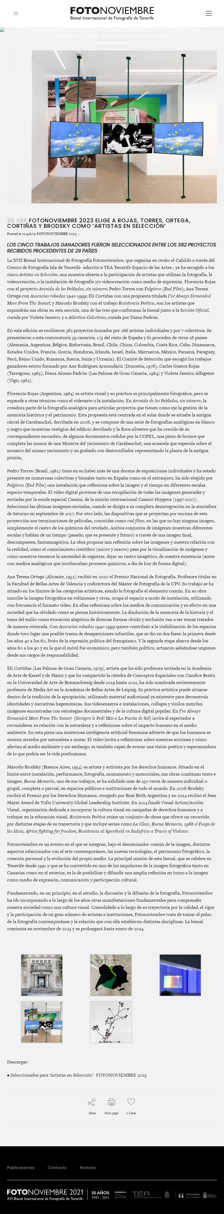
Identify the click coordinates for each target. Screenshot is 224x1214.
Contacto (57, 1167)
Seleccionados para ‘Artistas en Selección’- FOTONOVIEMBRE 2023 (78, 1075)
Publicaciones (21, 1167)
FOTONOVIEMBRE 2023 (56, 233)
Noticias (88, 1167)
